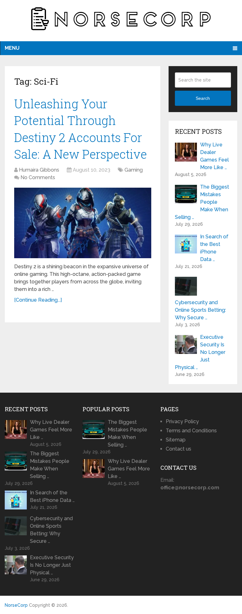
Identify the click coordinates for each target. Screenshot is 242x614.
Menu (12, 48)
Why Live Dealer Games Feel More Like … (214, 156)
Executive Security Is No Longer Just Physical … (200, 352)
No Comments (37, 177)
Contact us (178, 449)
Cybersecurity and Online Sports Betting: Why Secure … (200, 310)
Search (203, 98)
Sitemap (176, 440)
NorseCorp (16, 605)
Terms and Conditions (191, 431)
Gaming (133, 170)
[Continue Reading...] (38, 300)
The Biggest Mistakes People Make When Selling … (202, 202)
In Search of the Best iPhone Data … (214, 248)
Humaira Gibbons (39, 170)
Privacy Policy (182, 421)
